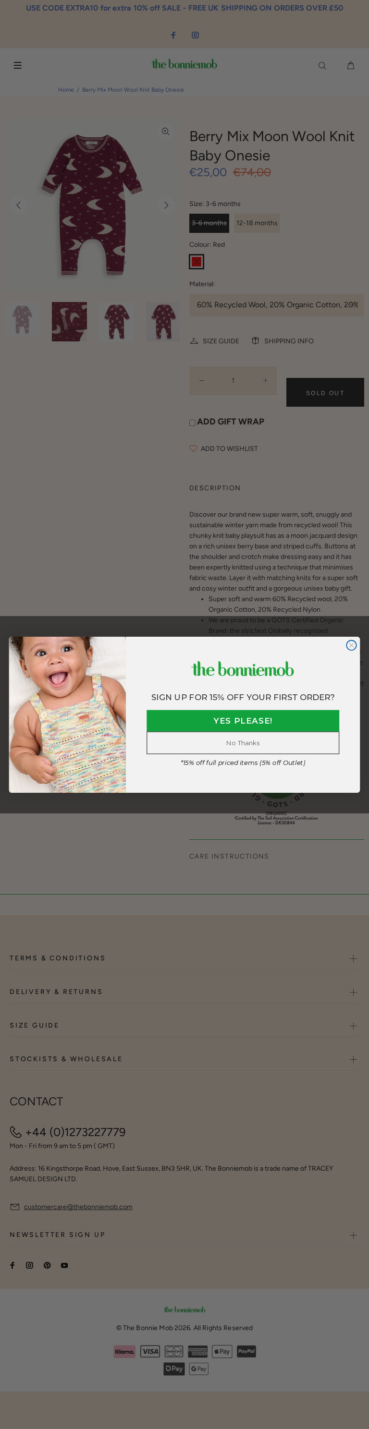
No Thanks (242, 743)
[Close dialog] (351, 645)
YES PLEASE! (243, 721)
